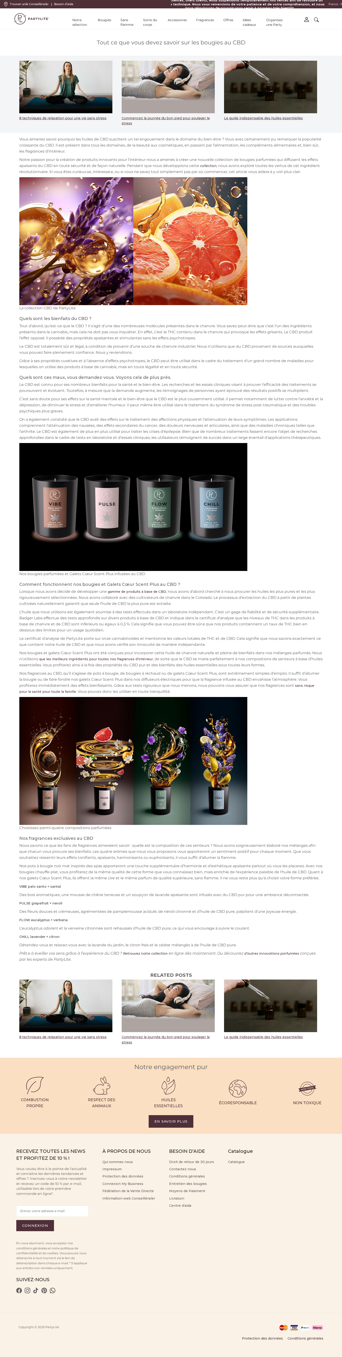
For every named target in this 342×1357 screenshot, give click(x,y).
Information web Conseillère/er (128, 1198)
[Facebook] (19, 1292)
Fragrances (205, 20)
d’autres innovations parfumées (271, 953)
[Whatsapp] (52, 1292)
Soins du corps (150, 22)
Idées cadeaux (249, 22)
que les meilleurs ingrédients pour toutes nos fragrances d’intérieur (96, 659)
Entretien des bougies (188, 1184)
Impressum (112, 1169)
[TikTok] (36, 1292)
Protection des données (122, 1176)
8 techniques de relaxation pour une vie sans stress (63, 118)
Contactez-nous (182, 1169)
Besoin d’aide (63, 4)
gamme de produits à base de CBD (137, 592)
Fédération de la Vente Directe (128, 1191)
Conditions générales (187, 1176)
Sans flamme (127, 22)
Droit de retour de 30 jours (191, 1162)
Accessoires (177, 20)
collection (208, 166)
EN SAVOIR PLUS (171, 1121)
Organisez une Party (274, 22)
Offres (228, 20)
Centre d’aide (180, 1206)
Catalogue (236, 1162)
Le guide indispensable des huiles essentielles (263, 118)
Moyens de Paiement (187, 1191)
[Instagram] (27, 1292)
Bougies (104, 20)
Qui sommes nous (117, 1162)
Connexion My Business (122, 1184)
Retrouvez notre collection (145, 953)
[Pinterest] (44, 1292)
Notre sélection (79, 22)
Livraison (176, 1198)
